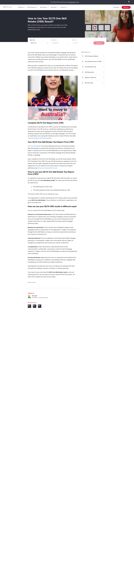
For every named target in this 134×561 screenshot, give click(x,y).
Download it (73, 2)
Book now (126, 7)
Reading (36, 138)
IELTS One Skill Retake (34, 146)
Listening (30, 138)
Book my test (32, 282)
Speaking (48, 138)
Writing (41, 138)
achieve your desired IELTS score (47, 168)
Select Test (32, 40)
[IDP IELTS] (9, 7)
